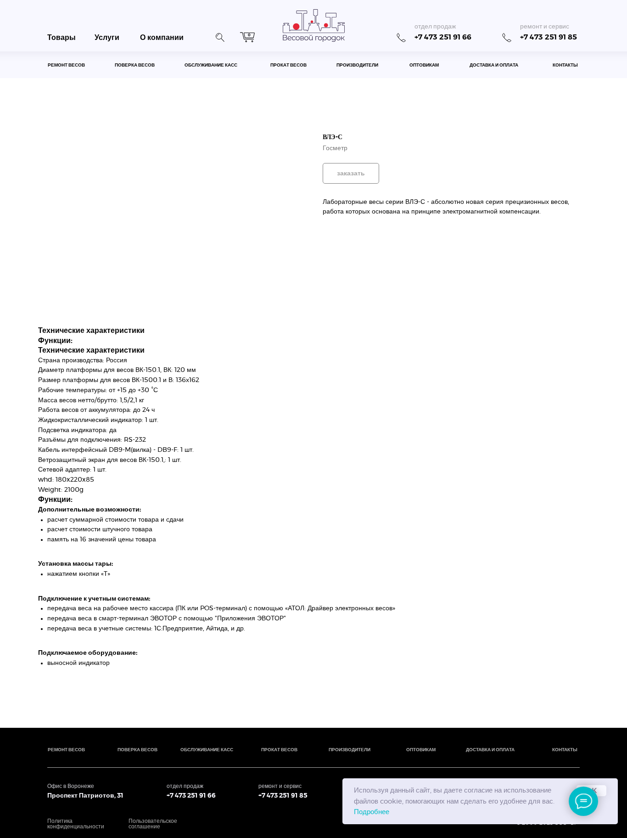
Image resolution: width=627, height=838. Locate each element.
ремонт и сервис (544, 26)
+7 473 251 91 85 (548, 37)
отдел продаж (435, 26)
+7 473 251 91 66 (442, 37)
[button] (220, 36)
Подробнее (371, 812)
